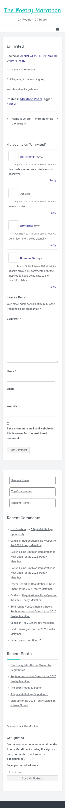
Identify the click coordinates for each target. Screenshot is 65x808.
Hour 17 (36, 640)
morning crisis (44, 118)
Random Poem (20, 480)
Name (11, 371)
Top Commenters (21, 491)
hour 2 (11, 103)
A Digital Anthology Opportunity (29, 694)
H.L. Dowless (18, 529)
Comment (14, 318)
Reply (53, 180)
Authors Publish (30, 726)
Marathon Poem (31, 99)
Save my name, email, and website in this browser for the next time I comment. (30, 433)
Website (12, 406)
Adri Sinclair (28, 156)
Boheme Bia (17, 60)
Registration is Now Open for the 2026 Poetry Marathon (32, 556)
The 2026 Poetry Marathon (38, 622)
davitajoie (26, 225)
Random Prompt (20, 502)
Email (11, 388)
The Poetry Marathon (32, 10)
